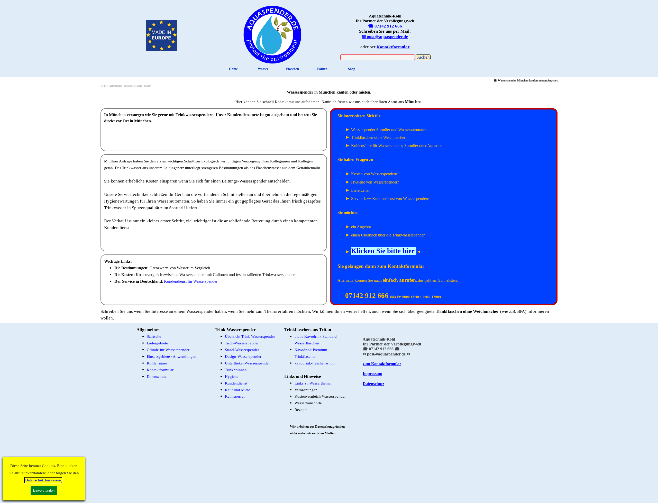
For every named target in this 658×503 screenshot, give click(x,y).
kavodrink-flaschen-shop (315, 363)
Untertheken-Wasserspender (247, 363)
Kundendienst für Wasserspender (190, 281)
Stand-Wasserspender (242, 350)
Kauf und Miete (237, 390)
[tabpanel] (272, 33)
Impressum (372, 373)
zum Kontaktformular (382, 364)
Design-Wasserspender (243, 356)
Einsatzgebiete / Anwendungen (171, 356)
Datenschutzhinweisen (43, 480)
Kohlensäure (157, 363)
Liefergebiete (157, 343)
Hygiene (232, 376)
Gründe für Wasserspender (168, 350)
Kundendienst (236, 383)
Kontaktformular (160, 370)
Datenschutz (157, 376)
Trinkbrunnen (236, 370)
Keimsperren (235, 396)
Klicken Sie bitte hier (383, 251)
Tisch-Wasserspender (242, 343)
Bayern (147, 86)
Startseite (154, 336)
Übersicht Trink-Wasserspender (250, 336)
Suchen (423, 57)
